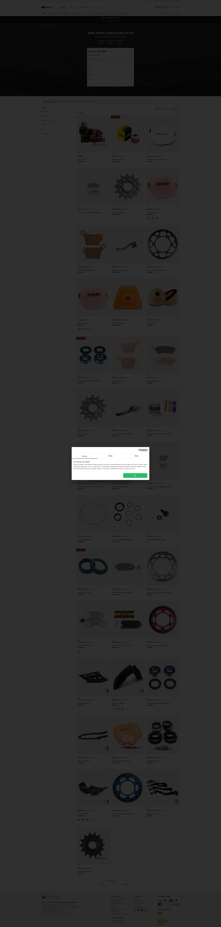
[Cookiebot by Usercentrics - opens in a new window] (139, 450)
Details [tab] (110, 456)
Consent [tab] (84, 456)
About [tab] (136, 456)
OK (135, 475)
